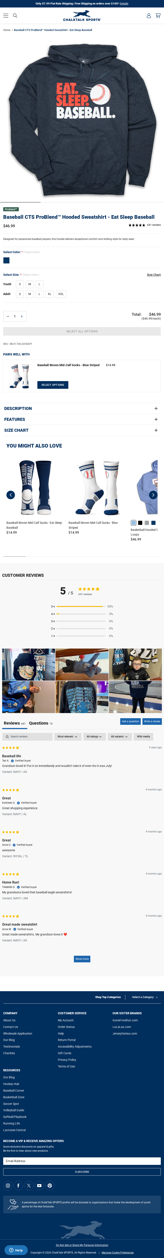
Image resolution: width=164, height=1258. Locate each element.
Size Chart (16, 430)
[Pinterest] (49, 1185)
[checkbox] (143, 737)
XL (49, 294)
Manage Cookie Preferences (118, 1252)
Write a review (152, 721)
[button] (5, 15)
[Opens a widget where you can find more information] (16, 1250)
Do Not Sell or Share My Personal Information (82, 1245)
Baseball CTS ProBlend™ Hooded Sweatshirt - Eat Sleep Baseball (79, 217)
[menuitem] (148, 15)
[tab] (40, 723)
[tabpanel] (82, 850)
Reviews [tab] (15, 723)
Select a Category (143, 997)
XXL (61, 294)
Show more (82, 958)
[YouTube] (39, 1185)
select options (52, 384)
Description (18, 408)
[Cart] (158, 15)
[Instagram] (8, 1185)
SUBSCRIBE (82, 1171)
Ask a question (130, 721)
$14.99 (110, 365)
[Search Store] (15, 15)
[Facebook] (18, 1185)
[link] (133, 523)
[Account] (148, 15)
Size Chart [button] (154, 274)
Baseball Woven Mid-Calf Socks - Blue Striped (68, 365)
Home (6, 30)
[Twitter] (29, 1185)
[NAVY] (6, 260)
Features (14, 419)
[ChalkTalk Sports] (82, 15)
